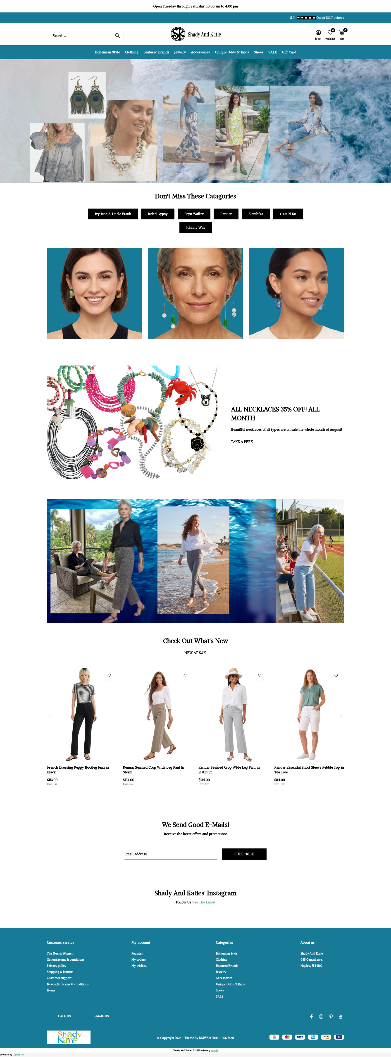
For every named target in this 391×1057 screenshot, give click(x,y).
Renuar (226, 214)
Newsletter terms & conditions (68, 984)
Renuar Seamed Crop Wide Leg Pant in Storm (153, 769)
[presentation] (50, 716)
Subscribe (244, 854)
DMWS (204, 1038)
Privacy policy (56, 966)
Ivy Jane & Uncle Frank (113, 214)
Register (137, 953)
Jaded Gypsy (158, 214)
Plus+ (215, 1038)
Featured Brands (156, 52)
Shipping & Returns (60, 972)
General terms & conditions (65, 960)
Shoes (258, 52)
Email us (101, 1016)
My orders (138, 960)
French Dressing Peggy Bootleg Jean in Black (78, 769)
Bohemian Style (107, 52)
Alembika (255, 214)
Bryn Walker (194, 214)
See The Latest (203, 902)
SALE (272, 52)
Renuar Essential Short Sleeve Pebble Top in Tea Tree (309, 769)
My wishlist (139, 966)
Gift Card (289, 52)
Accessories (200, 52)
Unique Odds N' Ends (232, 52)
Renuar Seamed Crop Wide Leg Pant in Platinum (229, 769)
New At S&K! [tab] (195, 653)
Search (117, 35)
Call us (64, 1016)
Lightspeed (18, 1054)
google (214, 1050)
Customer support (59, 978)
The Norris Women (60, 953)
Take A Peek (242, 441)
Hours (51, 990)
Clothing (131, 52)
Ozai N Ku (288, 214)
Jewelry (180, 52)
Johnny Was (195, 227)
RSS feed (228, 1038)
